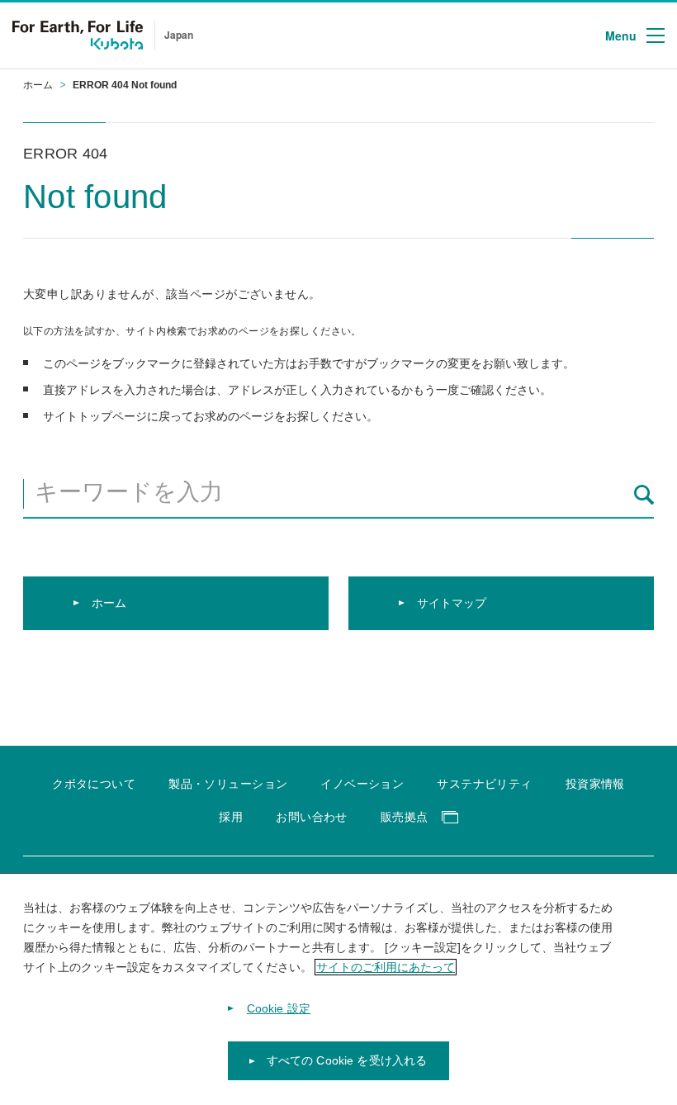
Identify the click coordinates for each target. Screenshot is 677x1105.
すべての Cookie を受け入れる (347, 1060)
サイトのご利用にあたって (385, 967)
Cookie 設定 (278, 1008)
